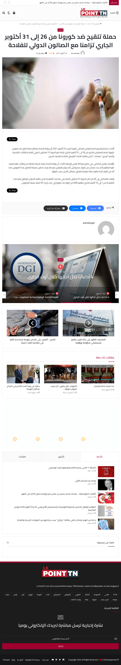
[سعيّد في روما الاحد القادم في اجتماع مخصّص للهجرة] (23, 374)
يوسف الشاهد (76, 599)
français (6, 659)
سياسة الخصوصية (32, 659)
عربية (13, 659)
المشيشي (57, 594)
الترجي (106, 594)
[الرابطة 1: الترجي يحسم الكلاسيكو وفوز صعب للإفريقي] (106, 471)
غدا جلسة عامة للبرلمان (104, 386)
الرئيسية (96, 23)
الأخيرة (99, 456)
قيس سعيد (105, 599)
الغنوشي (67, 594)
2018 (115, 594)
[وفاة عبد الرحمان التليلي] (106, 484)
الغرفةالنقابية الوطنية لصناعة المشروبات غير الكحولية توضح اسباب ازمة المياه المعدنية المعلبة (60, 276)
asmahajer (75, 53)
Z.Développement (109, 659)
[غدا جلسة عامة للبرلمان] (97, 374)
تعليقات (22, 456)
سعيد (7, 594)
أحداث (89, 23)
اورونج (30, 594)
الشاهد (87, 594)
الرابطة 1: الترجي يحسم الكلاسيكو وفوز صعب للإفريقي (72, 468)
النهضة (39, 594)
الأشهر (61, 456)
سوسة (115, 599)
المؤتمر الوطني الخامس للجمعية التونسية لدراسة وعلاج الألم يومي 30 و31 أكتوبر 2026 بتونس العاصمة (55, 508)
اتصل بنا (20, 659)
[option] (60, 273)
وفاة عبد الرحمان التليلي (85, 481)
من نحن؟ (45, 659)
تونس (15, 594)
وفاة (86, 599)
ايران (22, 594)
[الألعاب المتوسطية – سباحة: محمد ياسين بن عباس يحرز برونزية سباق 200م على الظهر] (106, 497)
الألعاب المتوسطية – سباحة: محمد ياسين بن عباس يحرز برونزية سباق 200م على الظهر (74, 2)
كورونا (94, 599)
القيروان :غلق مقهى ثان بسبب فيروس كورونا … (63, 387)
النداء (47, 594)
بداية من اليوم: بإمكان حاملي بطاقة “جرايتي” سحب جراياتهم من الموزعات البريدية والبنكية (56, 520)
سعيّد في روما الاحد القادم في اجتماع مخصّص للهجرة (23, 387)
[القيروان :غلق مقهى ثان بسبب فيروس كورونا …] (60, 374)
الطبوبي (78, 594)
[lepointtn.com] (94, 12)
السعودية (97, 594)
